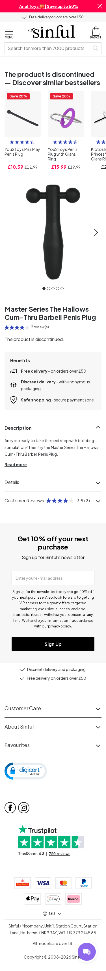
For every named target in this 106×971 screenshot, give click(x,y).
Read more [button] (16, 464)
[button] (100, 6)
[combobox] (48, 48)
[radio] (12, 142)
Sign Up (53, 644)
